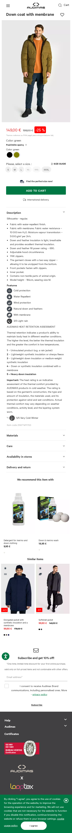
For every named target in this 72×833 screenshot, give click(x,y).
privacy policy (40, 694)
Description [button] (14, 212)
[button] (20, 120)
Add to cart (36, 190)
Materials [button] (12, 435)
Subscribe (36, 704)
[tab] (36, 211)
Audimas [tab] (10, 726)
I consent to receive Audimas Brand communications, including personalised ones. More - (39, 690)
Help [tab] (7, 720)
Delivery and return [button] (19, 467)
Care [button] (9, 446)
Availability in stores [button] (19, 456)
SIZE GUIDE (60, 163)
